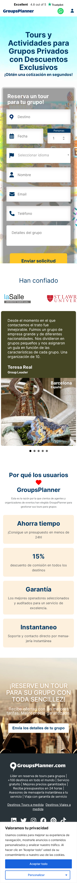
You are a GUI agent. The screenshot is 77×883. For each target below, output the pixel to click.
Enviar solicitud (38, 261)
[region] (38, 852)
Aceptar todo (38, 864)
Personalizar (36, 875)
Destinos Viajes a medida (52, 807)
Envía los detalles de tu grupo (38, 728)
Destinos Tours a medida (25, 805)
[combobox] (38, 155)
